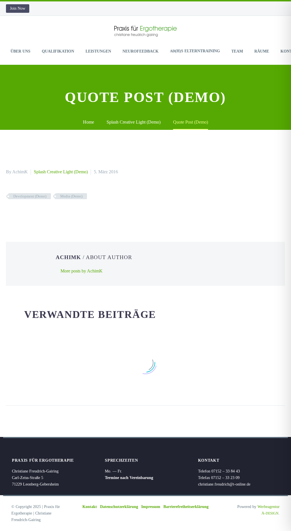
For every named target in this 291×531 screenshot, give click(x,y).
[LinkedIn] (43, 213)
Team (237, 51)
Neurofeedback (140, 51)
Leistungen (98, 51)
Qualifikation (58, 51)
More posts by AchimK (82, 270)
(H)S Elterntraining (195, 51)
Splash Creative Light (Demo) (61, 171)
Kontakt (89, 507)
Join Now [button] (17, 8)
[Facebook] (9, 213)
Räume (261, 51)
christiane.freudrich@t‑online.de (224, 484)
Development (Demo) (29, 196)
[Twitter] (18, 213)
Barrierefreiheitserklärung (186, 507)
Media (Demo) (71, 196)
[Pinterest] (26, 213)
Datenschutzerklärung (119, 507)
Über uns (20, 51)
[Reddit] (52, 213)
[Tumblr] (35, 213)
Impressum (150, 507)
